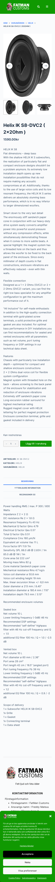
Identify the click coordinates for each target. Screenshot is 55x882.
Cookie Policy (14, 878)
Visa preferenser (27, 870)
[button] (50, 816)
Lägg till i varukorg (36, 443)
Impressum (41, 878)
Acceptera (27, 854)
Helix (19, 463)
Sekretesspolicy (29, 878)
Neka (27, 862)
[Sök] (38, 6)
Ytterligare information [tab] (27, 488)
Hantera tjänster (27, 846)
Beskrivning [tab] (27, 481)
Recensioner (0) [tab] (27, 494)
